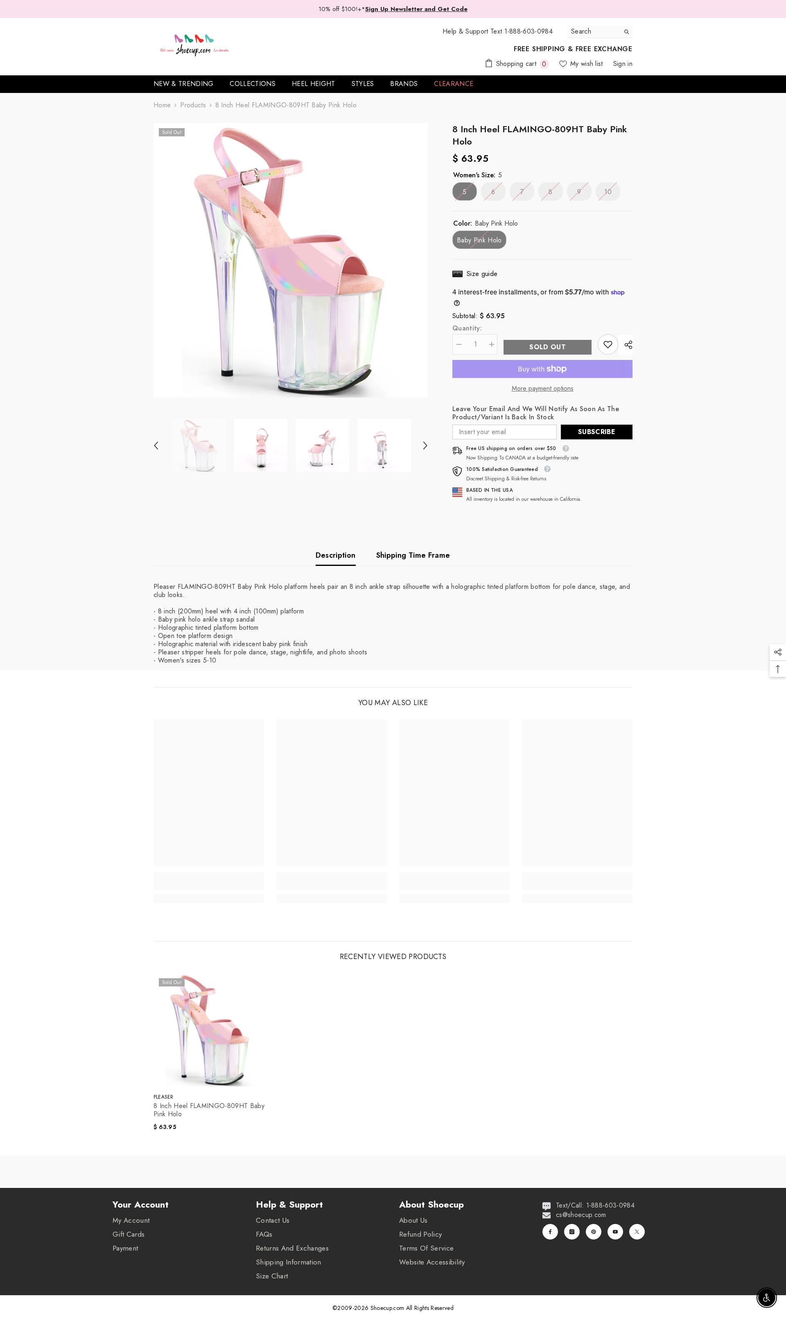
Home (162, 105)
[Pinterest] (593, 1232)
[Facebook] (550, 1232)
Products (193, 105)
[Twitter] (637, 1232)
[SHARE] (625, 345)
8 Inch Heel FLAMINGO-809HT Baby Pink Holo (209, 1110)
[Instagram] (572, 1232)
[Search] (599, 31)
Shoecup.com (388, 1308)
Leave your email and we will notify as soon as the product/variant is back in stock (535, 413)
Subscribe (596, 432)
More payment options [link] (543, 389)
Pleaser (164, 1097)
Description (336, 555)
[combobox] (593, 31)
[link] (608, 344)
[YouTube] (615, 1232)
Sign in (622, 63)
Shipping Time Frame (413, 555)
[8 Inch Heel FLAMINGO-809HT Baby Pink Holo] (210, 1030)
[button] (156, 445)
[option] (291, 260)
